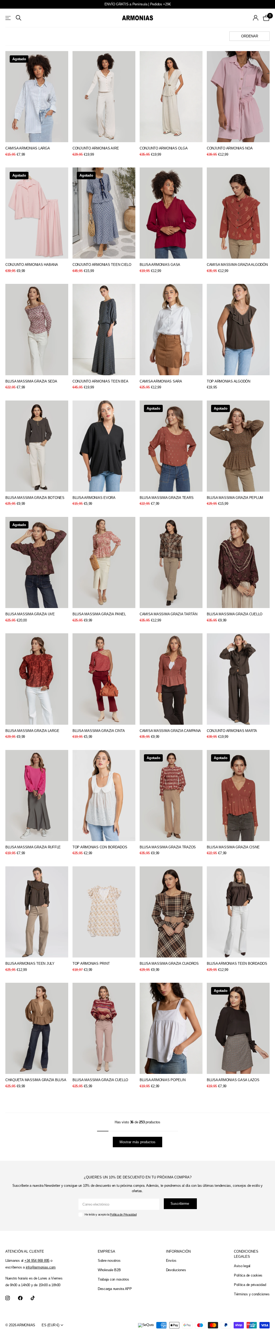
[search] (18, 18)
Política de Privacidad (123, 1214)
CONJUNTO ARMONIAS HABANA (31, 265)
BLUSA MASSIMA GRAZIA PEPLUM (235, 498)
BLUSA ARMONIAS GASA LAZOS (233, 1080)
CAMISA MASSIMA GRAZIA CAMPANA (170, 731)
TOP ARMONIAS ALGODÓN (228, 381)
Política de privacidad (250, 1285)
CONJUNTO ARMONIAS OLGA (163, 148)
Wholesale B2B (109, 1270)
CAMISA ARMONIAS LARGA (27, 148)
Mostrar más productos (137, 1142)
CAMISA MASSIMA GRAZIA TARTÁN (168, 614)
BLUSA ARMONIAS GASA (160, 265)
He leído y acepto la (110, 1214)
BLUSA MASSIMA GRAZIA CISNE (233, 847)
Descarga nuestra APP (115, 1289)
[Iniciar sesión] (256, 18)
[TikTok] (33, 1298)
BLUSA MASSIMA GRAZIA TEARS (166, 498)
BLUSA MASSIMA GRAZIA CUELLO (234, 614)
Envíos (171, 1261)
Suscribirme (180, 1204)
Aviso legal (242, 1266)
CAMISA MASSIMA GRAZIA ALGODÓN (237, 265)
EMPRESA (106, 1251)
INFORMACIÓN (178, 1251)
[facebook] (20, 1298)
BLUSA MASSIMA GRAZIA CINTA (99, 731)
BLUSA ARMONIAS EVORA (94, 498)
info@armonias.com (41, 1267)
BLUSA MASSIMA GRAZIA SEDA (31, 381)
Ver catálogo (8, 18)
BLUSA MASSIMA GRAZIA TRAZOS (168, 847)
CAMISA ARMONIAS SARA (161, 381)
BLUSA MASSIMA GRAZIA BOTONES (34, 498)
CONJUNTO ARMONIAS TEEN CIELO (102, 265)
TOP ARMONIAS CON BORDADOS (100, 847)
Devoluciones (176, 1270)
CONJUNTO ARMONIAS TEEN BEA (100, 381)
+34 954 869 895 (36, 1261)
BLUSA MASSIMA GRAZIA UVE (30, 614)
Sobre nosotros (109, 1261)
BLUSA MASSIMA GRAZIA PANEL (99, 614)
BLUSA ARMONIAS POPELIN (162, 1080)
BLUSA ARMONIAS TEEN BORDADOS (237, 964)
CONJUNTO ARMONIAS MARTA (232, 731)
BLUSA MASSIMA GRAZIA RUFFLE (33, 847)
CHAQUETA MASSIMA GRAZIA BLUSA (35, 1080)
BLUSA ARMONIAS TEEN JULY (30, 964)
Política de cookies (248, 1275)
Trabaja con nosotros (113, 1279)
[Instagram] (7, 1298)
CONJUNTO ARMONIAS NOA (230, 148)
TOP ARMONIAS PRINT (91, 964)
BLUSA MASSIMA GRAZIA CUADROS (169, 964)
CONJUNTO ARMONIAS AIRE (96, 148)
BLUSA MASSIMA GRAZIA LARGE (32, 731)
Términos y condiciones (251, 1294)
